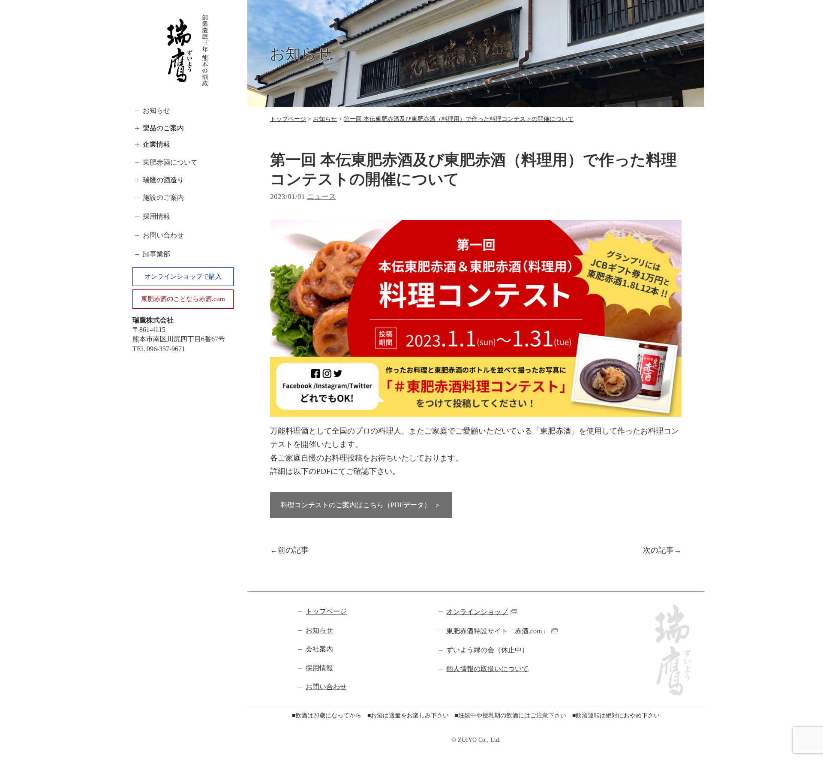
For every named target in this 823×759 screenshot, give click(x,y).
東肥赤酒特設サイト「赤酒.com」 (497, 631)
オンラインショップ (477, 611)
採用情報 (156, 216)
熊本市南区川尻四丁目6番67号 (178, 339)
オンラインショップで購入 (183, 276)
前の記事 (293, 550)
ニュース (321, 197)
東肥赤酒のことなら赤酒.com (183, 298)
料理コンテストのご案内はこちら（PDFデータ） (356, 505)
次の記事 (658, 550)
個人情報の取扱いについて (487, 668)
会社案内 (319, 649)
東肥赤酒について (170, 162)
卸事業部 (156, 254)
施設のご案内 (163, 197)
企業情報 (156, 144)
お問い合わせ (163, 235)
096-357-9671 (166, 348)
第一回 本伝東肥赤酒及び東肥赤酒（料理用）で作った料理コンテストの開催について (459, 119)
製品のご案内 (163, 128)
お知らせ (156, 110)
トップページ (288, 119)
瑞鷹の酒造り (163, 180)
